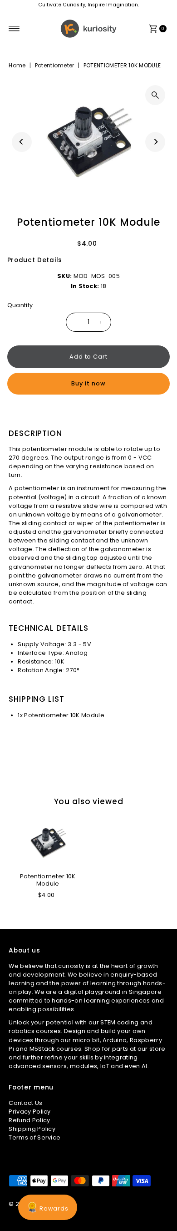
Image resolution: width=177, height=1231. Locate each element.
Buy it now (88, 383)
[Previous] (22, 142)
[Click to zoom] (155, 95)
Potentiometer (54, 65)
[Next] (155, 142)
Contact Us (25, 1103)
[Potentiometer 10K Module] (48, 842)
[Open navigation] (14, 28)
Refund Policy (29, 1120)
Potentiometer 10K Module (47, 879)
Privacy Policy (29, 1111)
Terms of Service (34, 1137)
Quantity (20, 305)
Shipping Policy (32, 1129)
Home (17, 65)
